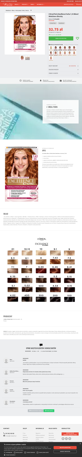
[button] (28, 455)
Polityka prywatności (40, 435)
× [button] (80, 443)
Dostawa (25, 435)
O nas (24, 433)
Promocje (25, 441)
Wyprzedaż (25, 439)
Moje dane (51, 441)
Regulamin (38, 433)
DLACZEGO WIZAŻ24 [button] (53, 69)
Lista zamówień (52, 439)
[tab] (42, 10)
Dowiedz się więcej (18, 450)
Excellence (61, 23)
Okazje (17, 4)
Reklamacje (25, 437)
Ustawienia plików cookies (39, 438)
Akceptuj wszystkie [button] (65, 447)
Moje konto (51, 433)
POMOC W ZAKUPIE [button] (53, 73)
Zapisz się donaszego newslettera (70, 433)
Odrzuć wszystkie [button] (65, 451)
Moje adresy (51, 435)
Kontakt (6, 428)
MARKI (32, 4)
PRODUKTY (24, 4)
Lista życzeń (51, 437)
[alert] (41, 449)
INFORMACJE (40, 4)
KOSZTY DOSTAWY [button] (62, 66)
